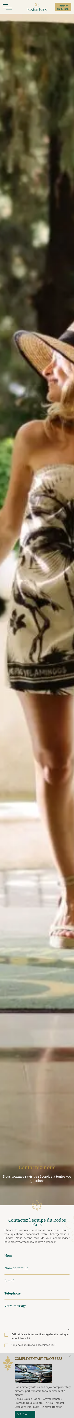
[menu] (7, 6)
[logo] (37, 7)
